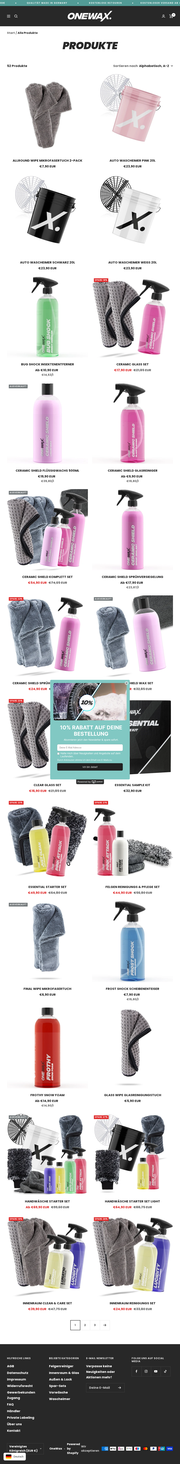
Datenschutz (17, 1373)
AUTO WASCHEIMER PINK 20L (133, 160)
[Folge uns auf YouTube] (156, 1371)
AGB (10, 1366)
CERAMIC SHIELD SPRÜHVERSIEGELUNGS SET (47, 683)
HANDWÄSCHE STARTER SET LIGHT (132, 1201)
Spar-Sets (57, 1386)
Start (11, 33)
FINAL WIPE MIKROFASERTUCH (47, 989)
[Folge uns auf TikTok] (165, 1371)
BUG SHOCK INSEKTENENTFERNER (47, 364)
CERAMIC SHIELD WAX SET (132, 683)
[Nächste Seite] (105, 1325)
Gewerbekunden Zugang (21, 1395)
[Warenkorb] (171, 16)
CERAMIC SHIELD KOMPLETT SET (47, 577)
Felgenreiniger (61, 1366)
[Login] (163, 16)
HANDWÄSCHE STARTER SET (47, 1201)
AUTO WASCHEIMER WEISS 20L (132, 262)
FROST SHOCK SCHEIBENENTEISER (132, 989)
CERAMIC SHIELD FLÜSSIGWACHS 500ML (47, 470)
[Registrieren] (119, 1387)
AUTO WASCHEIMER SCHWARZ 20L (47, 262)
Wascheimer (59, 1399)
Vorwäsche (58, 1392)
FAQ (10, 1404)
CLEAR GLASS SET (47, 785)
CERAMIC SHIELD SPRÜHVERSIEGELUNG (132, 577)
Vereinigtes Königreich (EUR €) (23, 1448)
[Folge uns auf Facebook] (136, 1371)
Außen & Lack (60, 1379)
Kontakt (13, 1430)
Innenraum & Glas (64, 1373)
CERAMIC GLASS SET (132, 364)
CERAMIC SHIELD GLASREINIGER (133, 470)
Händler (13, 1411)
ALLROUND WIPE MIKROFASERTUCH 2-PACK (47, 160)
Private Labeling (20, 1417)
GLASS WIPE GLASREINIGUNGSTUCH (132, 1095)
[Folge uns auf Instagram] (146, 1371)
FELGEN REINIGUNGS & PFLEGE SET (132, 887)
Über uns (14, 1424)
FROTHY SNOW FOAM (47, 1095)
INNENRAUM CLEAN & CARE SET (47, 1303)
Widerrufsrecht (20, 1386)
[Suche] (16, 16)
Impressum (16, 1379)
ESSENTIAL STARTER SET (47, 887)
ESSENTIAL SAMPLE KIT (132, 785)
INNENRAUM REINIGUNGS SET (133, 1303)
